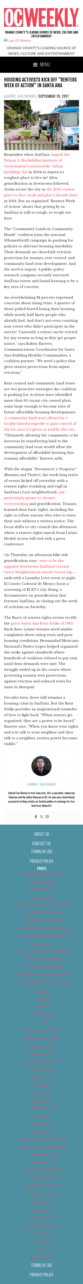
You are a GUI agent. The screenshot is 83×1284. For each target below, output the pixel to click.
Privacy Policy (41, 861)
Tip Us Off (41, 1242)
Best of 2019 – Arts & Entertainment (44, 951)
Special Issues (41, 1219)
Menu (45, 64)
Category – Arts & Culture (41, 1039)
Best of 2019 (41, 945)
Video (41, 1250)
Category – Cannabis (41, 1047)
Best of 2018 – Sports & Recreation (44, 936)
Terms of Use (41, 851)
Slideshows (41, 1211)
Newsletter (41, 1125)
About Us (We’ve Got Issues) (42, 875)
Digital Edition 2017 (44, 1108)
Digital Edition (42, 1101)
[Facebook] (36, 817)
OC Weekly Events (42, 1195)
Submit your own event (41, 1226)
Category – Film (41, 1055)
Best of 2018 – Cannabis (44, 912)
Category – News (41, 1078)
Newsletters (41, 1133)
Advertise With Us (42, 883)
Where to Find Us (41, 1258)
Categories (44, 998)
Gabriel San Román (19, 96)
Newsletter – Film (44, 1162)
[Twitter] (41, 817)
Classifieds (41, 1086)
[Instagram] (47, 817)
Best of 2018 (41, 898)
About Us (41, 834)
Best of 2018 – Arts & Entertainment (44, 905)
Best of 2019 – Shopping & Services (44, 975)
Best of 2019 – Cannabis (44, 959)
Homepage (41, 1117)
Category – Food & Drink (41, 1062)
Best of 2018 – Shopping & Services (44, 928)
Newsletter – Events (44, 1155)
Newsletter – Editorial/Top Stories (44, 1147)
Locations (44, 1006)
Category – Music (41, 1070)
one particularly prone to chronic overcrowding (34, 498)
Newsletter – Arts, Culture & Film (43, 1139)
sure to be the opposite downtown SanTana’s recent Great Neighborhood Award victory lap (38, 566)
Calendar (41, 992)
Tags (43, 1022)
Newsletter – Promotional (44, 1186)
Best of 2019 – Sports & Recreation (44, 983)
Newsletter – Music (44, 1178)
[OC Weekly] (17, 40)
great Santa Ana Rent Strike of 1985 (42, 623)
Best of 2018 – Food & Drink (44, 920)
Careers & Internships (41, 1031)
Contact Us (41, 843)
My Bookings (44, 1014)
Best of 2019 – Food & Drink (44, 967)
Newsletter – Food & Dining (44, 1170)
